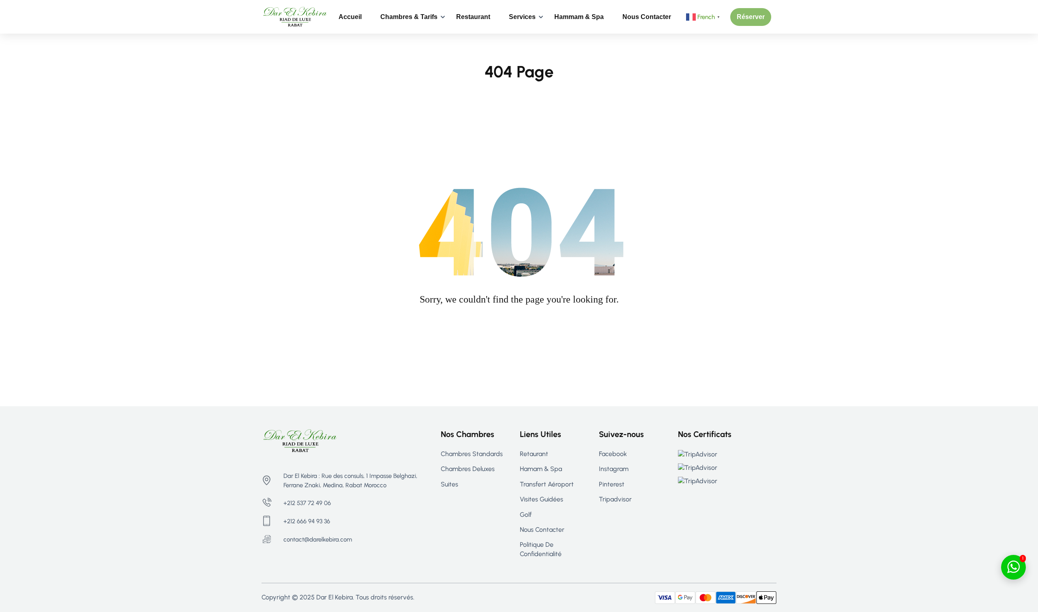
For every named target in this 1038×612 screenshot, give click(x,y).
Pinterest (611, 484)
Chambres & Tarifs (409, 16)
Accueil (350, 16)
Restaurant (473, 16)
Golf (526, 514)
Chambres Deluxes (468, 469)
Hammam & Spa (579, 16)
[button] (750, 17)
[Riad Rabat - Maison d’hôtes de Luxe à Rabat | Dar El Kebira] (295, 16)
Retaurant (534, 454)
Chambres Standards (472, 454)
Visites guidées (541, 499)
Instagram (613, 469)
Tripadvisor (615, 499)
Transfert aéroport (547, 484)
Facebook (613, 454)
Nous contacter (646, 16)
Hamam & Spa (541, 469)
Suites (449, 484)
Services (522, 16)
